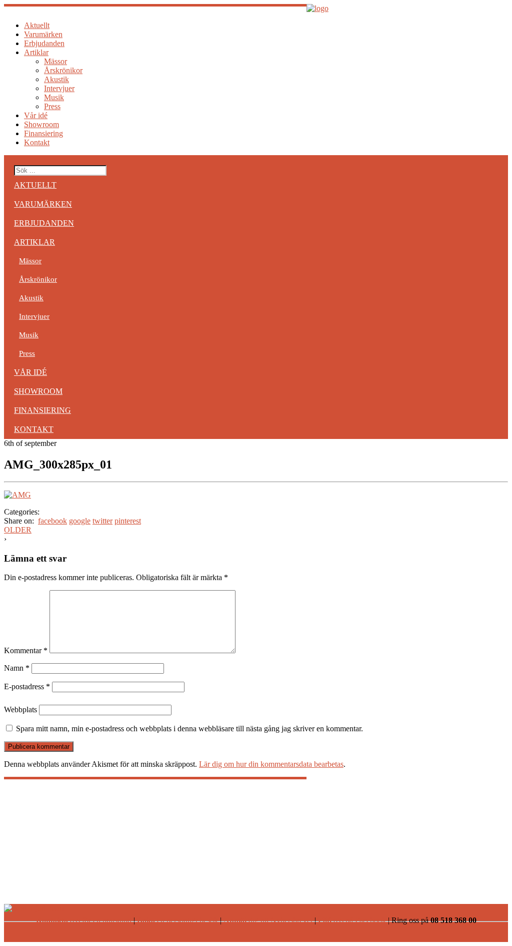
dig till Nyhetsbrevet (268, 920)
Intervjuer (59, 88)
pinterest (127, 521)
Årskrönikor (63, 70)
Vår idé (36, 115)
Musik (54, 97)
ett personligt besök (177, 920)
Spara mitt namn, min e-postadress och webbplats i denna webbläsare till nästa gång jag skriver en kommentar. (189, 728)
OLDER (18, 530)
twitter (102, 521)
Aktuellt (37, 25)
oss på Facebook (352, 920)
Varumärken (43, 34)
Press (52, 106)
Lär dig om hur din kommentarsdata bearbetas (271, 764)
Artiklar (36, 52)
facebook (52, 521)
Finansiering (43, 133)
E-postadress (27, 686)
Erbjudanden (44, 43)
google (79, 521)
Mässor (55, 61)
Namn (17, 668)
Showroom (41, 124)
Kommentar (26, 650)
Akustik (56, 79)
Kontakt (37, 142)
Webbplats (20, 709)
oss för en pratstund (84, 920)
